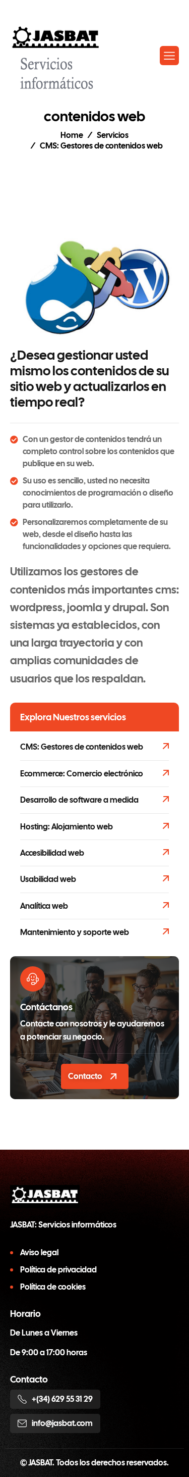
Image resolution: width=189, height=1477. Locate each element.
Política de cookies (53, 1287)
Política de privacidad (58, 1269)
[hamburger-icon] (169, 55)
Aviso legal (39, 1252)
